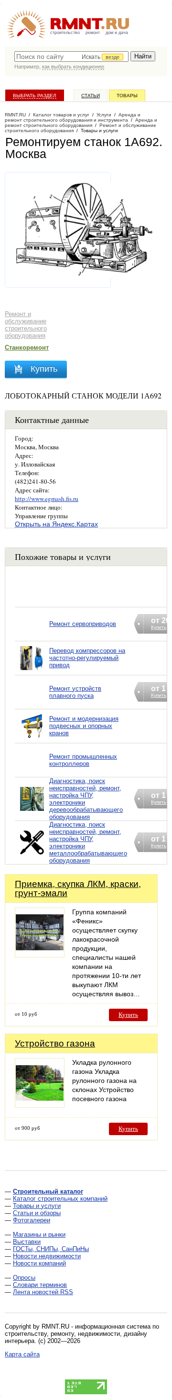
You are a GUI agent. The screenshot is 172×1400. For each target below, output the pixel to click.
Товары (127, 95)
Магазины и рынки (39, 1234)
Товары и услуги (37, 1205)
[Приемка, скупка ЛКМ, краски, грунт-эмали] (39, 954)
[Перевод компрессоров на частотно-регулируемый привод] (32, 670)
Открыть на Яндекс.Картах (56, 524)
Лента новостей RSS (43, 1292)
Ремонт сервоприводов (82, 623)
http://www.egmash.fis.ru (46, 498)
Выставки (27, 1241)
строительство (65, 32)
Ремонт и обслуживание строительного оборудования (26, 324)
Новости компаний (39, 1263)
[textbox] (71, 56)
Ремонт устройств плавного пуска (75, 692)
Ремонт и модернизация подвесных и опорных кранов (83, 726)
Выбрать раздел (34, 95)
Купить (128, 1014)
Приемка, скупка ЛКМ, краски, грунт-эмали (78, 888)
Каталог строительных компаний (60, 1198)
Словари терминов (40, 1284)
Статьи (90, 95)
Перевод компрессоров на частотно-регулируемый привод (87, 658)
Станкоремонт (27, 347)
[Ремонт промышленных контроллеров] (32, 772)
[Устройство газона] (39, 1105)
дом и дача (117, 32)
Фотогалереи (31, 1220)
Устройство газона (55, 1043)
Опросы (24, 1277)
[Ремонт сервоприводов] (32, 636)
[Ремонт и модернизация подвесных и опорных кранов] (32, 738)
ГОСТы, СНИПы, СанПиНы (51, 1248)
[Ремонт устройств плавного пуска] (32, 704)
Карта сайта (22, 1354)
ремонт (93, 32)
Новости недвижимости (47, 1256)
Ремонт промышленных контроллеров (83, 760)
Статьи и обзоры (37, 1213)
